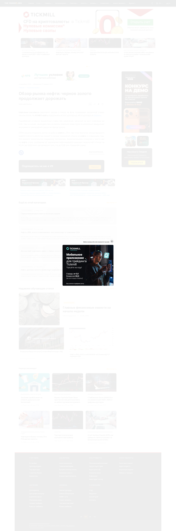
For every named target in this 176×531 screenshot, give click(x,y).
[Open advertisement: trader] (88, 265)
